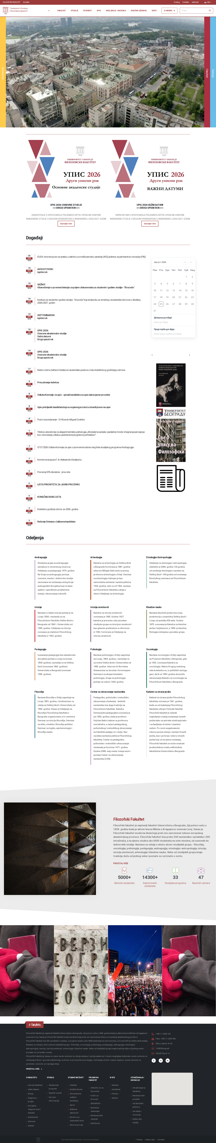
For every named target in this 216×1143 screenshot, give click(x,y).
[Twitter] (161, 1061)
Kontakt (26, 2)
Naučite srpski (55, 1093)
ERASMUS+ (96, 1103)
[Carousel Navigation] (171, 355)
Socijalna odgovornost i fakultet (34, 1109)
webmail (195, 2)
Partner (115, 1094)
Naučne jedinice (139, 10)
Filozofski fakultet (11, 2)
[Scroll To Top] (211, 1139)
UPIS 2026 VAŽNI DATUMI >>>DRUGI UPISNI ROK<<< (150, 206)
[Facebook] (154, 1061)
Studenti (87, 10)
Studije (74, 10)
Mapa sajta (150, 1139)
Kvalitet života (76, 1089)
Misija (30, 1094)
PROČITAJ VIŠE (120, 863)
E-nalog (177, 2)
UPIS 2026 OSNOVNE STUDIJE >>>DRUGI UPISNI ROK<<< (66, 206)
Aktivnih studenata (124, 883)
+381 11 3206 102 (163, 1034)
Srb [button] (208, 2)
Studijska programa (175, 883)
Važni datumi (33, 1089)
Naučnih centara (201, 883)
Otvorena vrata (76, 1125)
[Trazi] (210, 11)
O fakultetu (31, 1077)
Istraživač (116, 1089)
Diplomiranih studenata (150, 884)
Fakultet (61, 10)
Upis (99, 10)
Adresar (31, 1121)
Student (115, 1085)
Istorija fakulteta (35, 1085)
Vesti (154, 10)
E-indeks (185, 2)
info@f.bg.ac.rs (163, 1053)
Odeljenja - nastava (116, 10)
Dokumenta (33, 1117)
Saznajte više (105, 81)
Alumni (31, 1126)
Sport (72, 1105)
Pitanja (139, 1139)
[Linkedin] (168, 1061)
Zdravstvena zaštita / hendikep (75, 1097)
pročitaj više (33, 1069)
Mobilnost (95, 1123)
